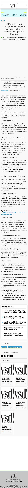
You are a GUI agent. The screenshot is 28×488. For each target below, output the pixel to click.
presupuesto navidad (14, 347)
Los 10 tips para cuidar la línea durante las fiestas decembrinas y (12, 213)
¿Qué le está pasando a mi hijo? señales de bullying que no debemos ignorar (6, 379)
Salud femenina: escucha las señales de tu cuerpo (20, 403)
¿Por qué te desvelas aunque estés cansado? (20, 379)
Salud (17, 384)
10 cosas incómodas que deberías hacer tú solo (6, 427)
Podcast (4, 384)
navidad (3, 347)
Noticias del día (7, 307)
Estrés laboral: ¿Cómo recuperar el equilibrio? (6, 403)
